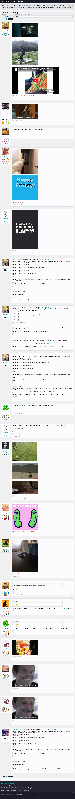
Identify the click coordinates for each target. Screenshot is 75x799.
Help (68, 793)
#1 (71, 97)
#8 (71, 399)
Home (2, 1)
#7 (71, 348)
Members (13, 1)
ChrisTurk (23, 14)
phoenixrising (5, 218)
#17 (71, 659)
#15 (71, 613)
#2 (71, 122)
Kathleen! (5, 608)
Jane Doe (6, 412)
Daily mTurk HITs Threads (12, 14)
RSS (73, 792)
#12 (71, 534)
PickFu (14, 259)
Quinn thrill (5, 737)
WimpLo (14, 122)
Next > (12, 19)
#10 (71, 436)
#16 (71, 633)
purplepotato (6, 512)
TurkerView (49, 295)
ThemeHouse (19, 794)
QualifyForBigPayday (5, 450)
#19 (71, 723)
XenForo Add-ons (26, 793)
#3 (71, 137)
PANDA (47, 259)
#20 (71, 770)
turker (5, 136)
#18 (71, 691)
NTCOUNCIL (5, 267)
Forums (7, 1)
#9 (71, 413)
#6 (71, 300)
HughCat (6, 547)
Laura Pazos (15, 729)
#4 (71, 204)
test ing (5, 672)
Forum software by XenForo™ (12, 793)
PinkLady (6, 156)
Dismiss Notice (72, 5)
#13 (71, 576)
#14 (71, 594)
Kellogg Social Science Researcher (20, 355)
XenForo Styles (34, 793)
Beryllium (63, 793)
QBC (22, 405)
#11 (71, 498)
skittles (5, 648)
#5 (71, 253)
